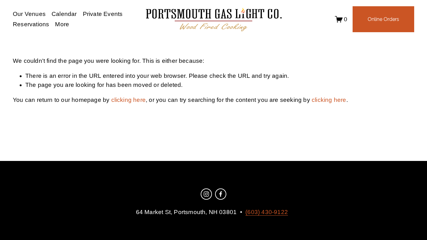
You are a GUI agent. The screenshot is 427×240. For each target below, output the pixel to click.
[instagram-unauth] (206, 194)
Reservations (31, 24)
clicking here (128, 100)
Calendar (64, 14)
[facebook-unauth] (220, 194)
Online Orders (383, 19)
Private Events (103, 14)
